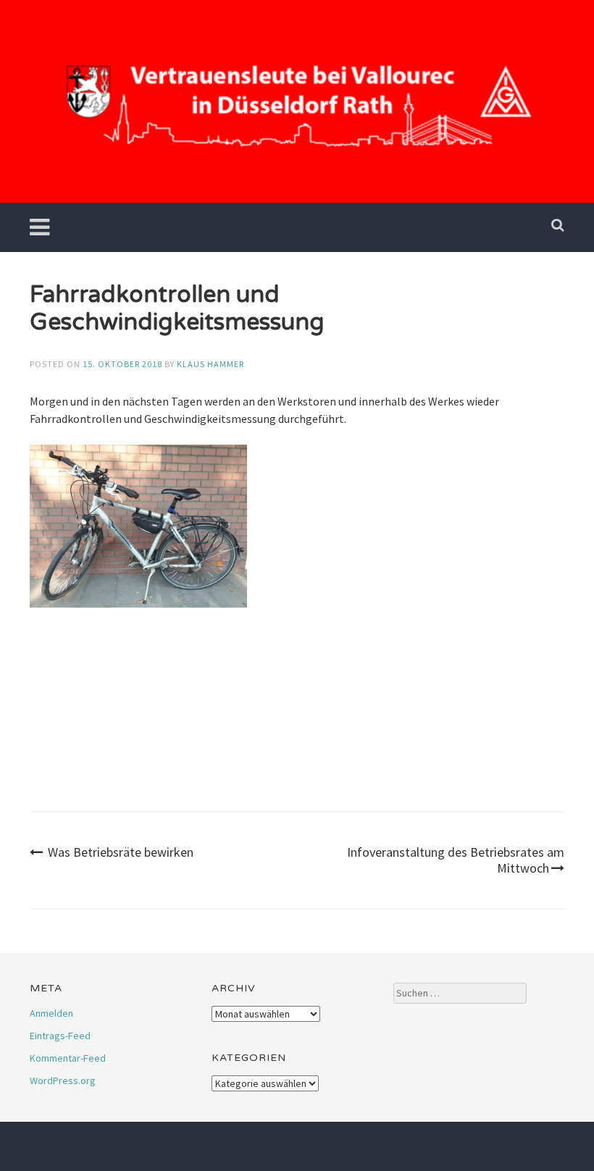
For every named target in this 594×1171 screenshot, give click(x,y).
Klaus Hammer (210, 363)
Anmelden (51, 1013)
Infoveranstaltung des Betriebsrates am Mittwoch (455, 860)
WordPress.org (63, 1080)
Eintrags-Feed (60, 1035)
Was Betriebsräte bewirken (120, 852)
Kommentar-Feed (68, 1058)
